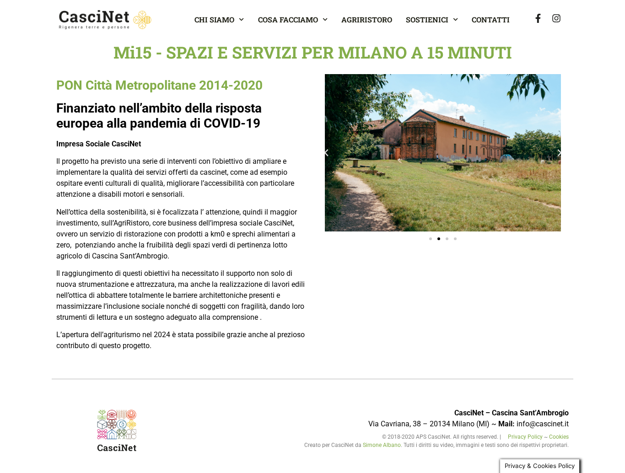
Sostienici (427, 19)
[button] (326, 152)
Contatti (491, 19)
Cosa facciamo (288, 19)
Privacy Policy (526, 437)
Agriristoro (366, 19)
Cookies (559, 437)
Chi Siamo (214, 19)
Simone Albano (382, 445)
